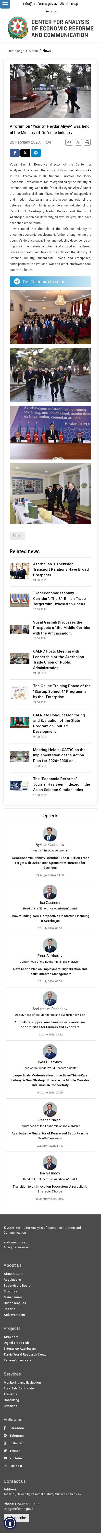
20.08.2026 (39, 737)
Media (33, 51)
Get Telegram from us (44, 281)
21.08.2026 (39, 673)
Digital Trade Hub (16, 1343)
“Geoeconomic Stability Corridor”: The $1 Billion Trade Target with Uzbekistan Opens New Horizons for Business (50, 862)
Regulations (12, 1279)
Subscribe (18, 1518)
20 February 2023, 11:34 (30, 142)
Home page (16, 51)
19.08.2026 (39, 766)
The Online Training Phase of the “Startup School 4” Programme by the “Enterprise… (62, 691)
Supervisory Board (17, 1285)
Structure (10, 1291)
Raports (9, 1309)
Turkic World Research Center (26, 1354)
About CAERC (14, 1274)
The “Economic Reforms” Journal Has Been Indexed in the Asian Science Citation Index (61, 784)
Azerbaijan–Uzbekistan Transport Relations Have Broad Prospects (61, 569)
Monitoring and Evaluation (22, 1382)
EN (54, 11)
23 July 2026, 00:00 (50, 981)
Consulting (11, 1400)
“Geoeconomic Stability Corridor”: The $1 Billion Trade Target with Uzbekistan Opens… (60, 598)
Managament (13, 1297)
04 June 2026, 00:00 (50, 1092)
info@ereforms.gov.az (40, 4)
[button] (10, 1523)
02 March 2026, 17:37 (50, 1145)
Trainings (10, 1394)
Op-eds (50, 816)
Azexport (11, 1337)
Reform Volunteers (17, 1360)
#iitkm (18, 536)
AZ (48, 11)
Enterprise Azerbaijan (20, 1348)
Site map (71, 4)
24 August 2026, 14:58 (50, 875)
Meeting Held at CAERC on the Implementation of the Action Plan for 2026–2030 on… (59, 755)
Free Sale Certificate (19, 1388)
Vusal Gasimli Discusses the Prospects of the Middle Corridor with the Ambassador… (62, 627)
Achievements (14, 1315)
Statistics (10, 1406)
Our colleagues (15, 1303)
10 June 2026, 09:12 (50, 1034)
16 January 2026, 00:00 (50, 1199)
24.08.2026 (39, 580)
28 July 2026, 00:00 (50, 928)
